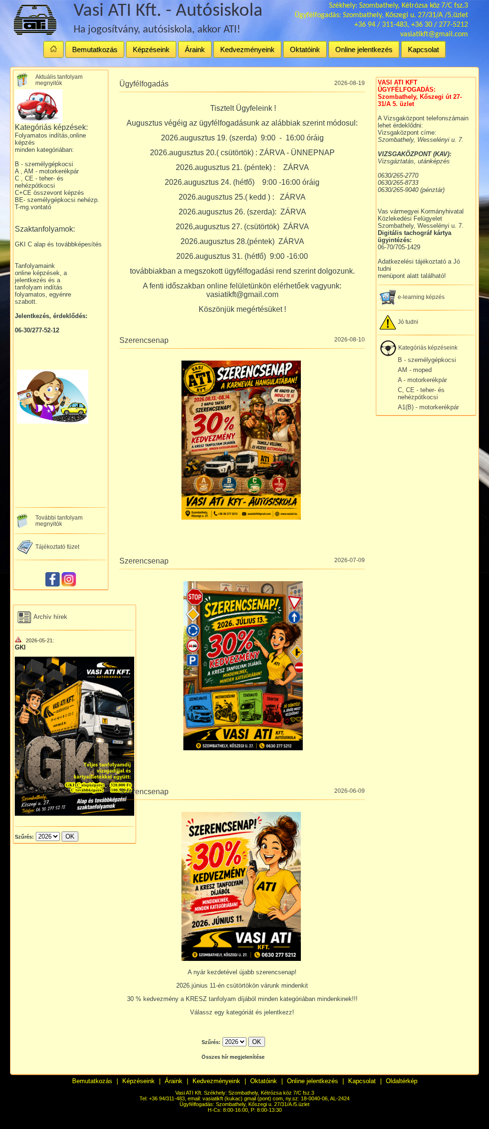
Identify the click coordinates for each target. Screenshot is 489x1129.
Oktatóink (305, 49)
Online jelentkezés (364, 49)
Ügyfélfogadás (144, 84)
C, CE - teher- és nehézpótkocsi (421, 393)
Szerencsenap (144, 340)
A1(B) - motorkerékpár (428, 407)
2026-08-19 (349, 83)
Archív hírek (49, 616)
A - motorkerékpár (422, 379)
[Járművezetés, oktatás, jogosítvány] (53, 49)
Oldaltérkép (401, 1081)
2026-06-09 (349, 791)
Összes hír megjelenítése (233, 1057)
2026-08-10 (349, 339)
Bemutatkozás (94, 49)
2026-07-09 (349, 560)
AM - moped (415, 369)
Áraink (195, 49)
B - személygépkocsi (427, 359)
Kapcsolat (423, 49)
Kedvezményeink (247, 49)
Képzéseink (151, 49)
